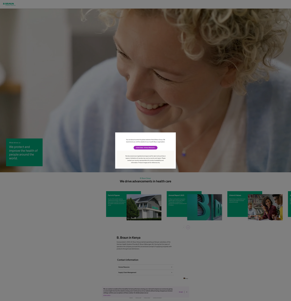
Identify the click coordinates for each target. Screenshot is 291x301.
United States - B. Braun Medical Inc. (145, 147)
